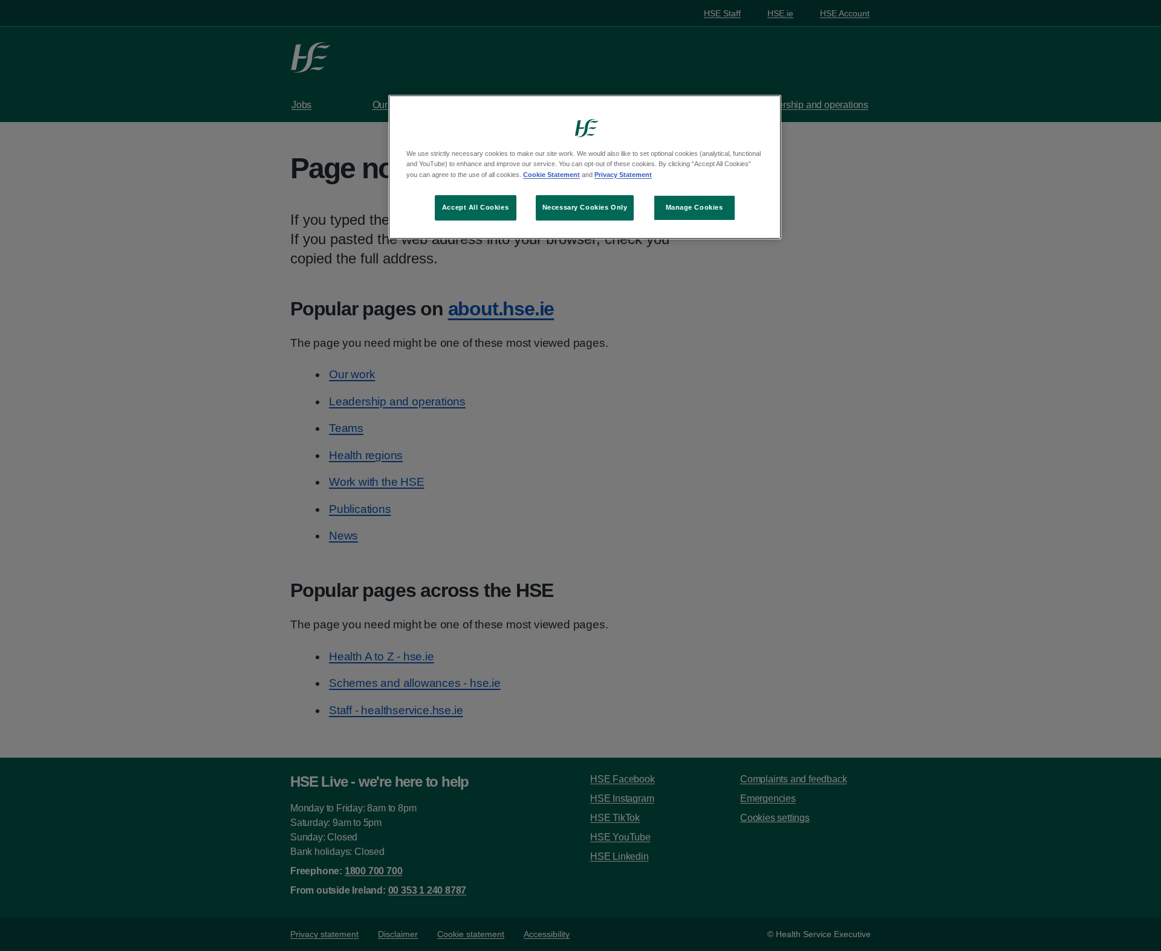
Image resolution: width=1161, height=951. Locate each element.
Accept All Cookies (475, 207)
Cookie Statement (551, 174)
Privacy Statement (623, 174)
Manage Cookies (694, 207)
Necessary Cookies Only (585, 207)
